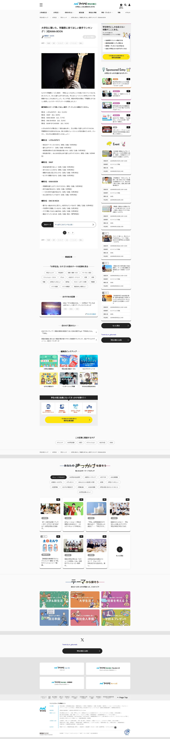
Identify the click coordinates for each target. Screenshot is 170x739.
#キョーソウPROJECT (58, 477)
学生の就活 (62, 706)
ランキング (60, 43)
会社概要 (61, 733)
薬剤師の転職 (79, 722)
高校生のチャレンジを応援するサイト (90, 712)
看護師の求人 (86, 722)
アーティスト (73, 43)
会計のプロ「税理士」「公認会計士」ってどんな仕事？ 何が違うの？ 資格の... (121, 119)
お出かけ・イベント (74, 277)
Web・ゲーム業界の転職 (70, 720)
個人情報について (55, 697)
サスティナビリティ (74, 733)
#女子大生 (102, 442)
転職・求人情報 (97, 706)
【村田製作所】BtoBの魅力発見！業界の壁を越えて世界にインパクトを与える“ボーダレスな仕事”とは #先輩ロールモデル (121, 299)
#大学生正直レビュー (85, 492)
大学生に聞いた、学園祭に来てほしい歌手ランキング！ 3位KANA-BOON (88, 17)
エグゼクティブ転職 (106, 720)
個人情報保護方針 (94, 733)
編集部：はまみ (49, 35)
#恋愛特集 (55, 487)
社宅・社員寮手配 (100, 726)
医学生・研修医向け (88, 706)
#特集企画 (80, 487)
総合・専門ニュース (75, 712)
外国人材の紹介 (80, 724)
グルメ (62, 277)
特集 (119, 12)
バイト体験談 (66, 286)
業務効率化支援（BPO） (72, 726)
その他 (115, 127)
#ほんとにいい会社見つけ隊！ (86, 482)
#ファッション (91, 442)
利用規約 (49, 697)
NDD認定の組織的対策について (108, 697)
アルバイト (124, 706)
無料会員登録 (68, 419)
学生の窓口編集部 (91, 314)
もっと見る (116, 325)
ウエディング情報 (85, 714)
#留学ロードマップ (90, 477)
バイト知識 (54, 286)
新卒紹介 (88, 720)
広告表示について (67, 697)
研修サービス (63, 726)
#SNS (111, 442)
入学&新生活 (43, 12)
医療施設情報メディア (95, 716)
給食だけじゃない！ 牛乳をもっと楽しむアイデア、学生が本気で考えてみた (119, 524)
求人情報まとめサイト (65, 712)
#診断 (101, 482)
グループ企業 (86, 733)
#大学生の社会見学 (75, 477)
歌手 (54, 43)
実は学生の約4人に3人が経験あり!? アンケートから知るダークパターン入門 (121, 83)
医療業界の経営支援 (70, 724)
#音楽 (77, 309)
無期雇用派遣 (121, 722)
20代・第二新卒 (81, 720)
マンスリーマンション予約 (121, 716)
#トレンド (60, 442)
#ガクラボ (103, 477)
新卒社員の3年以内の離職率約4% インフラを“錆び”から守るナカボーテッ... (121, 107)
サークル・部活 (86, 272)
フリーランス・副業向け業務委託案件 (101, 707)
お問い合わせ (61, 697)
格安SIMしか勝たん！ (80, 286)
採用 (81, 733)
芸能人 (81, 43)
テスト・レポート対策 (80, 282)
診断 (93, 277)
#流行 (80, 442)
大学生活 (55, 12)
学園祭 (48, 43)
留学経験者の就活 (70, 706)
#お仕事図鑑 (114, 477)
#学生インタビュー (113, 482)
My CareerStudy (78, 716)
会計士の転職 (115, 720)
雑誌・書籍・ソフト (74, 714)
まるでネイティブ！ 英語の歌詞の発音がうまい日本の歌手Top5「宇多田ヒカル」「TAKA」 (67, 332)
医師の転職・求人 (105, 722)
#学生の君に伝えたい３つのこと (109, 487)
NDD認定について (99, 697)
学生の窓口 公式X (116, 340)
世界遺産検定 (93, 714)
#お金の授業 (91, 487)
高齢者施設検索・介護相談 (85, 718)
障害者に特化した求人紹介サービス (84, 707)
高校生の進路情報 (64, 710)
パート (61, 707)
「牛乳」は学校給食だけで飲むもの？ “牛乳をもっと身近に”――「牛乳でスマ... (96, 524)
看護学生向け (79, 706)
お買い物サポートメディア (108, 716)
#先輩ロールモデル (56, 482)
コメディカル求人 (95, 722)
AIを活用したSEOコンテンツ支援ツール (68, 718)
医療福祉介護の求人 (116, 707)
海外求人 (105, 706)
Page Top (123, 697)
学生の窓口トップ (44, 17)
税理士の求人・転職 (64, 722)
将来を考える (68, 12)
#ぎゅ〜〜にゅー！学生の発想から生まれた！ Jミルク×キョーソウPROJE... (73, 524)
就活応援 (81, 12)
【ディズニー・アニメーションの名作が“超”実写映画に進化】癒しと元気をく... (121, 131)
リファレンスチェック (110, 726)
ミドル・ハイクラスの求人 (114, 706)
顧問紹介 (72, 722)
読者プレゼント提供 (75, 697)
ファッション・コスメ (49, 277)
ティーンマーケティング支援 (106, 712)
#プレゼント (70, 482)
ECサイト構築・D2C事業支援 (66, 716)
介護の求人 (62, 724)
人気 (67, 43)
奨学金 (67, 282)
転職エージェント (96, 720)
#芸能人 (71, 309)
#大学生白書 (70, 442)
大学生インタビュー (55, 282)
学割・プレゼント (106, 12)
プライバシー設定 (91, 697)
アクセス (67, 733)
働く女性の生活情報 (64, 714)
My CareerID (86, 716)
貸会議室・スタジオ (90, 726)
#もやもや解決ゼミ (67, 487)
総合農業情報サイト (102, 714)
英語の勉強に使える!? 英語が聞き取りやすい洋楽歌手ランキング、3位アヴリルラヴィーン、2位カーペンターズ (68, 340)
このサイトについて (43, 697)
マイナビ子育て (112, 714)
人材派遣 (62, 720)
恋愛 (85, 277)
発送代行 (82, 726)
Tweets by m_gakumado (108, 334)
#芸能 (65, 309)
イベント (127, 12)
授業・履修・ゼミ (73, 272)
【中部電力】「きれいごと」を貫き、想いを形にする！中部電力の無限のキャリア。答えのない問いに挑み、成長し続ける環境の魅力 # (121, 181)
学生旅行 (60, 272)
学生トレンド (64, 17)
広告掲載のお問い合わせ (83, 697)
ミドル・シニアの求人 (69, 707)
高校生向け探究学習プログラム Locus (77, 710)
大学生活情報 (117, 712)
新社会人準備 (92, 12)
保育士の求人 (113, 722)
